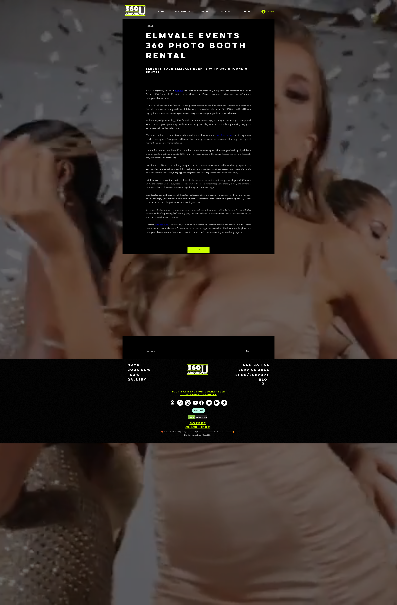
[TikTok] (224, 403)
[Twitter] (209, 403)
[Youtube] (195, 403)
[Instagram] (188, 403)
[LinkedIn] (217, 403)
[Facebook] (201, 403)
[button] (156, 26)
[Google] (173, 403)
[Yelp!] (180, 403)
